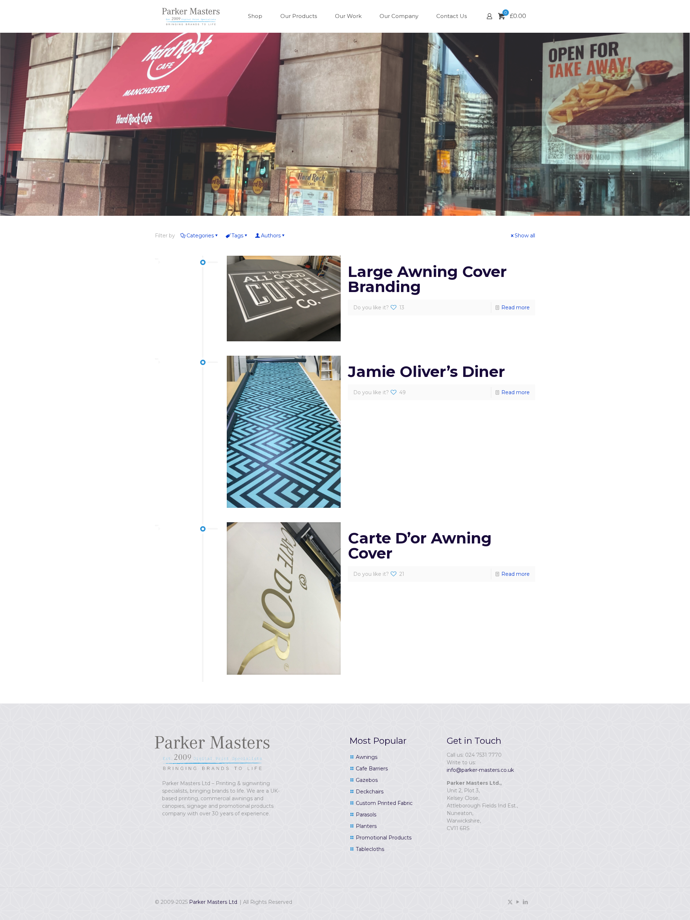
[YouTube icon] (517, 901)
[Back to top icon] (655, 905)
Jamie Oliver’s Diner (426, 371)
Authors (271, 235)
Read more (515, 307)
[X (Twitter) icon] (510, 901)
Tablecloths (370, 849)
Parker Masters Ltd (213, 902)
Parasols (366, 814)
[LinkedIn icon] (525, 901)
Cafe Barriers (372, 768)
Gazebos (367, 780)
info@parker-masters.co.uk (480, 770)
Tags (237, 235)
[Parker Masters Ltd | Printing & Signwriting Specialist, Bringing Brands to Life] (191, 16)
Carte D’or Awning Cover (420, 546)
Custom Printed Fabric (384, 803)
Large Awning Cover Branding (427, 279)
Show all (525, 235)
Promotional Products (383, 837)
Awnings (366, 757)
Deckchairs (369, 791)
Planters (366, 826)
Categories (200, 235)
